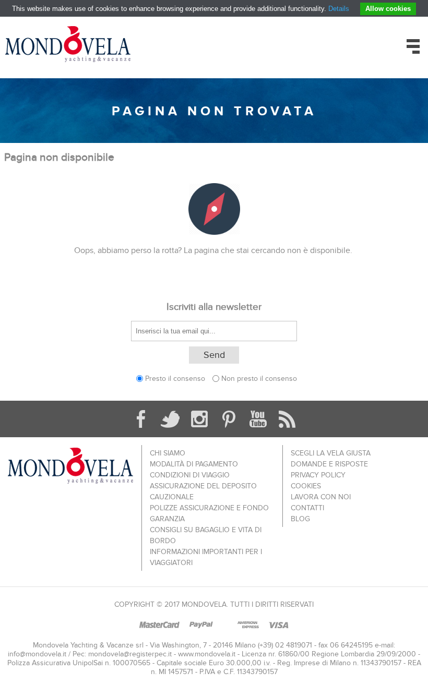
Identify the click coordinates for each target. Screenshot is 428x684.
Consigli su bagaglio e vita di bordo (205, 535)
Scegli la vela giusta (331, 453)
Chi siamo (167, 453)
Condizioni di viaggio (190, 475)
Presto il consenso (175, 378)
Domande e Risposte (329, 464)
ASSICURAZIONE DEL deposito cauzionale (203, 491)
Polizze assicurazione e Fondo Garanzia (209, 513)
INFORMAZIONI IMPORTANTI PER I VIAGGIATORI (206, 557)
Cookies (306, 486)
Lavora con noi (321, 497)
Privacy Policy (318, 475)
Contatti (307, 507)
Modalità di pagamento (194, 464)
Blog (300, 518)
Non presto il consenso (259, 378)
